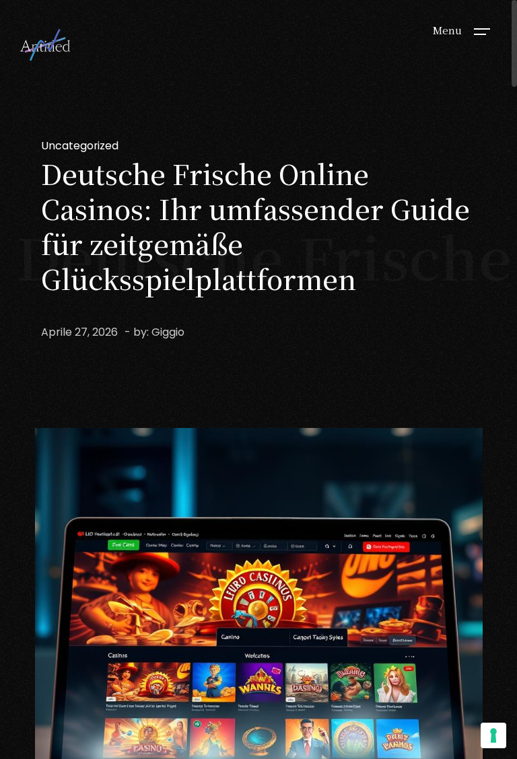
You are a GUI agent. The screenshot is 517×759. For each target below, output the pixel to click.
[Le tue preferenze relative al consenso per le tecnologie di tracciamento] (493, 735)
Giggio (167, 332)
